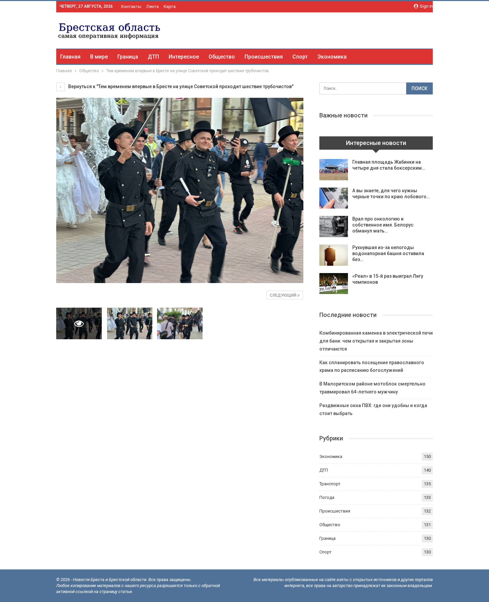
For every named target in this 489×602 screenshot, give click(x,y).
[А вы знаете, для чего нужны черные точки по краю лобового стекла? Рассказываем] (333, 198)
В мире (99, 57)
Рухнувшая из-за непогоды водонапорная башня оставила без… (388, 253)
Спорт (300, 57)
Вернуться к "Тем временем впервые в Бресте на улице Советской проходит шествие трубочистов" (180, 86)
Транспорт (330, 483)
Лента (152, 6)
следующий (283, 295)
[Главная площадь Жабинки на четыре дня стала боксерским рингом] (333, 169)
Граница (127, 57)
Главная (70, 57)
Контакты (131, 6)
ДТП (153, 57)
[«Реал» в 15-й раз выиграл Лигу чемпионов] (333, 283)
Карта (170, 6)
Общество (222, 57)
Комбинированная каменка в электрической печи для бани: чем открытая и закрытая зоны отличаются (376, 341)
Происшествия (263, 57)
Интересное (184, 57)
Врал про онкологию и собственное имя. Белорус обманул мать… (382, 224)
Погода (326, 497)
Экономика (332, 57)
